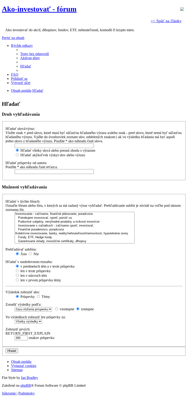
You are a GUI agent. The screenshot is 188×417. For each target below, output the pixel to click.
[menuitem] (34, 54)
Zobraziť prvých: (18, 329)
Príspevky (27, 297)
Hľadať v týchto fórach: (23, 201)
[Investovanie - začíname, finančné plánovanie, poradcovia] (74, 214)
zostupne (87, 309)
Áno (23, 254)
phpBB (25, 385)
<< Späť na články (166, 21)
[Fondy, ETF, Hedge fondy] (74, 237)
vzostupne (66, 309)
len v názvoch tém (33, 275)
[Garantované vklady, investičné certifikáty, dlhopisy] (74, 241)
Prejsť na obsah (13, 38)
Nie (36, 254)
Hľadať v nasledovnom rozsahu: (29, 262)
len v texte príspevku (34, 271)
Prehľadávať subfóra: (21, 249)
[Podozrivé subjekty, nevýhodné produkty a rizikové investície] (74, 222)
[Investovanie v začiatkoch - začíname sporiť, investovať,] (74, 226)
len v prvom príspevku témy (40, 280)
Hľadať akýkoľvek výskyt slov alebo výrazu (52, 155)
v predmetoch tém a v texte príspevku (47, 266)
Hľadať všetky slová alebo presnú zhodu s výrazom (57, 150)
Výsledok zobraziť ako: (23, 292)
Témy (45, 297)
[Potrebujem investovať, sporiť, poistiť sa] (74, 218)
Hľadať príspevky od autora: (26, 163)
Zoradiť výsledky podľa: (23, 304)
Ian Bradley (29, 378)
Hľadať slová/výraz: (20, 129)
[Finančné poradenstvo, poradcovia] (74, 230)
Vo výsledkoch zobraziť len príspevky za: (36, 317)
